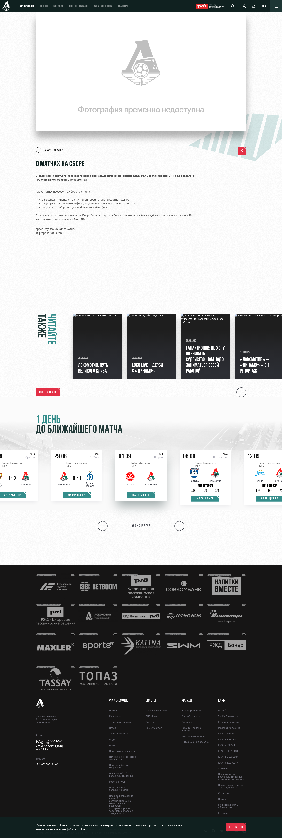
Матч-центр (77, 495)
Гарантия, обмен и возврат (191, 729)
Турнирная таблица (120, 722)
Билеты (44, 6)
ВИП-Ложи (151, 716)
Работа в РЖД (117, 782)
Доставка (187, 722)
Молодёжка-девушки (229, 728)
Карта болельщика (103, 6)
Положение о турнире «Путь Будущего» (230, 786)
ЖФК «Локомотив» (228, 716)
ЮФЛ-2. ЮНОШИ (227, 739)
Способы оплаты (191, 716)
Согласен (236, 827)
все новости (48, 392)
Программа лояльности (122, 751)
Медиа (112, 739)
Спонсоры (223, 793)
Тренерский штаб (118, 733)
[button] (77, 392)
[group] (97, 346)
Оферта (150, 722)
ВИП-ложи (58, 6)
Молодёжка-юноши (228, 722)
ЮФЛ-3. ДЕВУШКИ (228, 762)
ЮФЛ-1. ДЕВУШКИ (228, 751)
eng (264, 6)
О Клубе (222, 710)
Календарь (115, 716)
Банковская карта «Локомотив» (228, 806)
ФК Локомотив (27, 6)
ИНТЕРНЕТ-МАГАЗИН (78, 6)
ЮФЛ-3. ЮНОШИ (227, 745)
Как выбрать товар (192, 710)
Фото (112, 745)
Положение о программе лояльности (122, 758)
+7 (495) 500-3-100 (47, 764)
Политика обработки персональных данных (121, 774)
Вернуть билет (154, 728)
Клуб (221, 701)
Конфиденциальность (193, 736)
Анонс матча (141, 525)
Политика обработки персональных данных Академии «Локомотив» (231, 777)
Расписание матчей (156, 710)
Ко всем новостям (53, 149)
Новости (113, 710)
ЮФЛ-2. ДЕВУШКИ (228, 757)
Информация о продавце (195, 742)
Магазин (187, 701)
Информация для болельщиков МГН (119, 788)
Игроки (113, 728)
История (222, 799)
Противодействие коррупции (119, 766)
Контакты (223, 813)
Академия (123, 6)
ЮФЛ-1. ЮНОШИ (227, 733)
